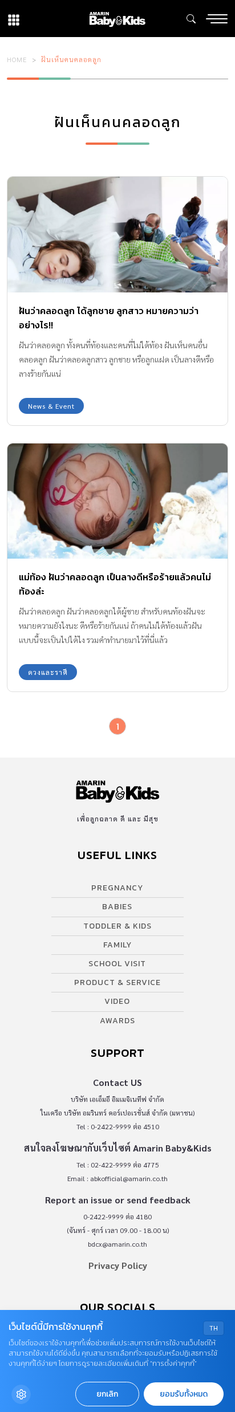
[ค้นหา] (191, 18)
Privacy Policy (117, 1265)
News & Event (51, 405)
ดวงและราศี (48, 672)
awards (117, 1021)
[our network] (14, 19)
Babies (117, 907)
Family (117, 945)
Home (17, 59)
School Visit (117, 964)
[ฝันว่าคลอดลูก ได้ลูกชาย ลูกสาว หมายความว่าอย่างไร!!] (117, 234)
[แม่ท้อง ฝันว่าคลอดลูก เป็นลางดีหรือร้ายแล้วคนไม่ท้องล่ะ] (117, 501)
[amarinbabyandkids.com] (117, 18)
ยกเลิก (107, 1394)
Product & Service (117, 982)
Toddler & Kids (117, 926)
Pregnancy (117, 888)
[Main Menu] (216, 19)
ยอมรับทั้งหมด (184, 1394)
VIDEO (117, 1001)
